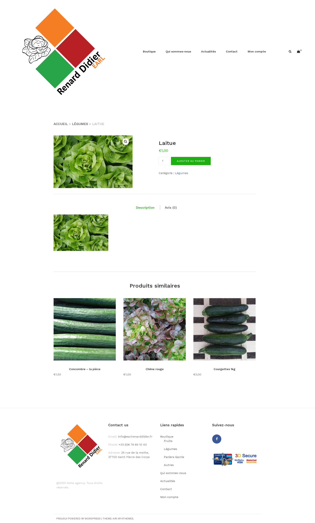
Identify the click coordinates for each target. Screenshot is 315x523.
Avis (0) (171, 207)
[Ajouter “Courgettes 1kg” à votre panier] (247, 303)
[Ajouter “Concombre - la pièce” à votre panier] (107, 303)
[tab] (145, 207)
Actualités (208, 51)
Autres (169, 465)
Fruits (168, 441)
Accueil (61, 124)
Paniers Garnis (174, 457)
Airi (115, 518)
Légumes (80, 124)
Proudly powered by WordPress (78, 518)
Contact (232, 51)
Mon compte (257, 51)
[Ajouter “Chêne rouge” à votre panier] (177, 303)
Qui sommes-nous (178, 51)
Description (145, 207)
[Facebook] (216, 439)
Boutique (149, 51)
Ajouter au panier (191, 161)
